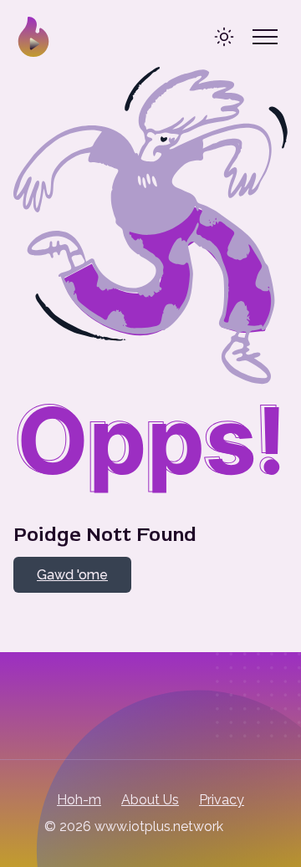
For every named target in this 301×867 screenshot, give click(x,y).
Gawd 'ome (72, 575)
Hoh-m (79, 800)
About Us (150, 800)
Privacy (221, 800)
